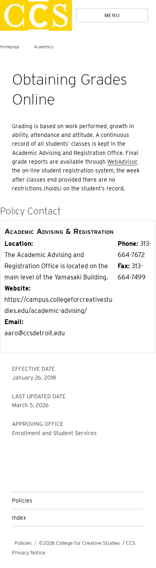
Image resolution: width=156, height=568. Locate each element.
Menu (112, 15)
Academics (44, 46)
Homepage (9, 46)
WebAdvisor (122, 161)
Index (19, 518)
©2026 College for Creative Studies (79, 543)
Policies (22, 500)
